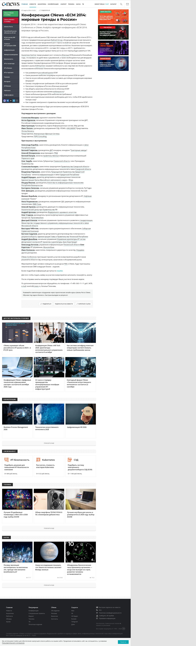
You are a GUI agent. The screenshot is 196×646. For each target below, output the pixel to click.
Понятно (123, 642)
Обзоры (9, 619)
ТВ (83, 4)
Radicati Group (56, 40)
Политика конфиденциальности (110, 613)
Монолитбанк (48, 247)
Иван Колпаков (28, 250)
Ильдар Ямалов (28, 183)
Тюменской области (62, 161)
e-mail (23, 286)
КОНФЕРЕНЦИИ (53, 4)
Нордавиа (80, 250)
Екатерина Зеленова (30, 188)
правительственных (51, 156)
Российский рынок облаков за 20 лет (10, 32)
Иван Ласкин (27, 128)
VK (72, 613)
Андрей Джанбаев (29, 239)
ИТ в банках (8, 68)
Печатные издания (35, 624)
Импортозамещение (11, 54)
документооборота (29, 236)
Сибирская (86, 228)
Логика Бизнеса (27, 131)
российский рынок (45, 73)
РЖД (56, 153)
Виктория (25, 228)
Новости (9, 611)
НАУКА (78, 4)
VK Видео (74, 616)
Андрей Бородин (28, 177)
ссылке (60, 271)
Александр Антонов (29, 245)
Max (72, 611)
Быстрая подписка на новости (109, 607)
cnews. (36, 286)
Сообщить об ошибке (106, 616)
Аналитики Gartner (28, 55)
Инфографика (8, 95)
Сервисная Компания (30, 231)
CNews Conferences (29, 257)
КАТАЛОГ (113, 4)
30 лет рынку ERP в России (9, 38)
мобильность (58, 91)
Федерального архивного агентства (62, 212)
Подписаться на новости (64, 304)
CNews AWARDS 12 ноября (9, 20)
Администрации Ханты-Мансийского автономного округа (44, 180)
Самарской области (83, 169)
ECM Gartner (40, 66)
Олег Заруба (26, 161)
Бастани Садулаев (29, 234)
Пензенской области (71, 245)
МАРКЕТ (63, 4)
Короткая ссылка (84, 304)
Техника (31, 619)
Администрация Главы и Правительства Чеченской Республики (62, 236)
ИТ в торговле (8, 72)
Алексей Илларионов (30, 153)
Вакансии (54, 616)
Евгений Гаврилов (29, 150)
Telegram (74, 622)
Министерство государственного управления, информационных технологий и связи (55, 223)
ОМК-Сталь (37, 204)
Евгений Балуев (28, 156)
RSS (100, 610)
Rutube (73, 619)
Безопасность (8, 59)
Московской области (29, 226)
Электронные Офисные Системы (47, 134)
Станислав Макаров (30, 117)
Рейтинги (7, 90)
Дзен (73, 624)
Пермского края (27, 158)
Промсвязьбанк (37, 218)
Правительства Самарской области (75, 166)
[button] (121, 4)
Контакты (54, 619)
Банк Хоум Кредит (70, 242)
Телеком (7, 77)
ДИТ (51, 150)
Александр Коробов (29, 145)
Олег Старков (27, 215)
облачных (65, 55)
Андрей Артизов (28, 212)
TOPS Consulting (40, 136)
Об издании (55, 611)
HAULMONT (71, 128)
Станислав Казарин (29, 166)
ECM (66, 43)
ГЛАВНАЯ (24, 4)
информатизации (46, 174)
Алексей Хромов (28, 207)
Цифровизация (9, 50)
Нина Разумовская (29, 201)
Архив (8, 622)
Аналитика (42, 4)
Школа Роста (8, 26)
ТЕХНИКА (71, 4)
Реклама (54, 613)
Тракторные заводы (78, 150)
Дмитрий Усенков (29, 220)
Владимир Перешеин (30, 172)
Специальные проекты (37, 613)
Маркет (31, 616)
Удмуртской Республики (69, 174)
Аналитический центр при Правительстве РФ (39, 209)
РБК (65, 264)
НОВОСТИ (32, 4)
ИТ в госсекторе (9, 63)
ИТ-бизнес (7, 86)
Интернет (7, 81)
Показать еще (49, 443)
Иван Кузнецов (28, 126)
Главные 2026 (10, 44)
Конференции (33, 611)
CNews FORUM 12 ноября (8, 14)
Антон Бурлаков (28, 120)
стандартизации (86, 220)
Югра (71, 180)
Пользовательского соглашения (13, 643)
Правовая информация (107, 618)
